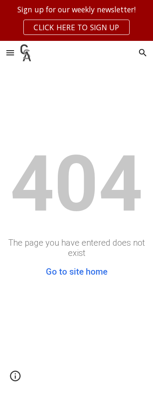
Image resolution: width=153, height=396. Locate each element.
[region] (76, 20)
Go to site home (77, 272)
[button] (10, 52)
